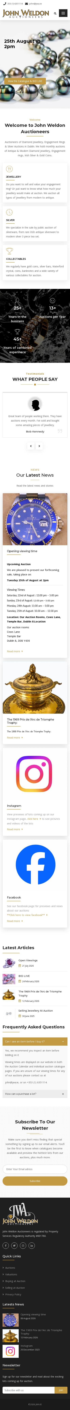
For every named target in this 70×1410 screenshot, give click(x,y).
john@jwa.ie (35, 3)
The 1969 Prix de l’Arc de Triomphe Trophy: (41, 1331)
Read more (13, 651)
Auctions (10, 1267)
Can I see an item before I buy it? (25, 1041)
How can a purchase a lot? (20, 1093)
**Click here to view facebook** (26, 915)
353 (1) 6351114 (15, 3)
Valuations (11, 1274)
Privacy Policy (13, 1294)
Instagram (27, 1345)
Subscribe (35, 1181)
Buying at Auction (15, 1281)
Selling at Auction (15, 1287)
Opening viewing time (33, 1314)
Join (61, 1390)
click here (32, 818)
